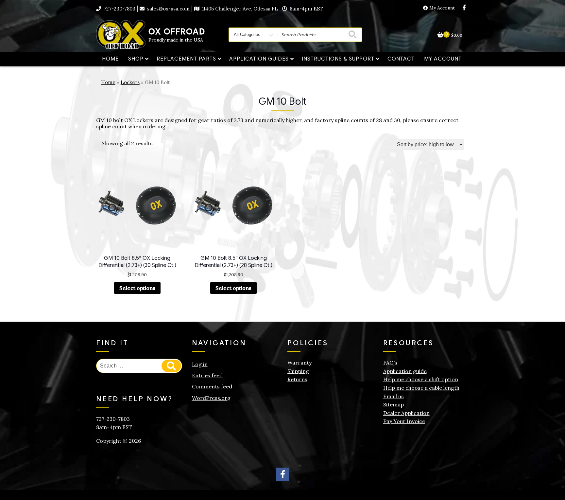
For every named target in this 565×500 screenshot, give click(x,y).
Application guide (405, 371)
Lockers (130, 82)
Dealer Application (406, 413)
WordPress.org (211, 398)
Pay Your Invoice (404, 421)
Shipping (298, 371)
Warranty (299, 362)
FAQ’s (390, 362)
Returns (297, 379)
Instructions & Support (338, 59)
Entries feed (207, 375)
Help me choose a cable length (421, 387)
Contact (401, 59)
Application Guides (259, 59)
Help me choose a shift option (420, 379)
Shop (136, 59)
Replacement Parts (186, 59)
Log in (200, 364)
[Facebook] (464, 7)
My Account (442, 8)
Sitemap (393, 404)
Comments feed (212, 386)
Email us (393, 396)
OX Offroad (176, 32)
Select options (137, 288)
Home (110, 59)
